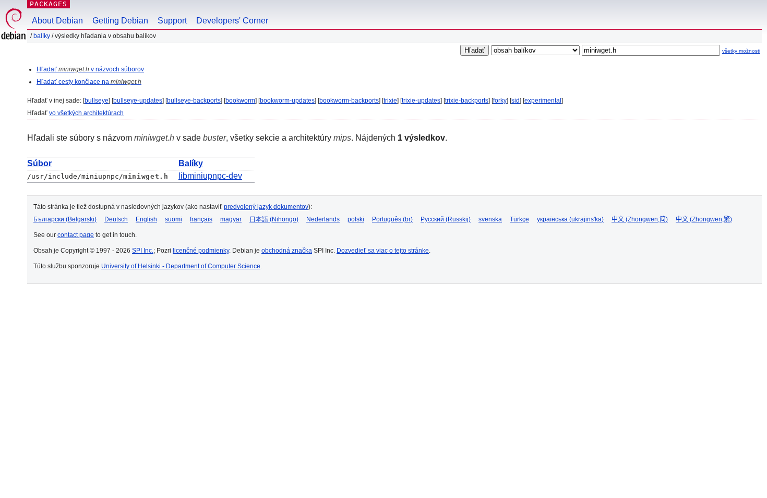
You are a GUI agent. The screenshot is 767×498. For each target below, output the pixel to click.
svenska (490, 219)
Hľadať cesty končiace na (89, 81)
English (146, 219)
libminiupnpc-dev (210, 175)
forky (500, 100)
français (201, 219)
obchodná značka (286, 250)
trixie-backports (466, 100)
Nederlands (323, 219)
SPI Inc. (142, 250)
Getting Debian (120, 20)
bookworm (240, 100)
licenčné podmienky (201, 250)
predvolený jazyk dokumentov (266, 206)
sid (515, 100)
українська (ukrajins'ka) (570, 219)
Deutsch (116, 219)
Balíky (41, 36)
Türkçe (519, 219)
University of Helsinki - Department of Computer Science (180, 266)
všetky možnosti (741, 51)
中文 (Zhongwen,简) (640, 219)
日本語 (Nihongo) (273, 219)
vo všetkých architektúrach (86, 113)
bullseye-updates (137, 100)
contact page (75, 235)
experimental (542, 100)
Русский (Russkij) (446, 219)
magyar (231, 219)
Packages (48, 4)
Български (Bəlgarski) (65, 219)
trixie (390, 100)
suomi (173, 219)
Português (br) (392, 219)
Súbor (39, 163)
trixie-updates (421, 100)
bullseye (97, 100)
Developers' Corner (232, 20)
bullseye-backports (194, 100)
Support (172, 20)
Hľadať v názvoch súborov (90, 69)
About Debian (57, 20)
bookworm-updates (287, 100)
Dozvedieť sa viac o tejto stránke (383, 250)
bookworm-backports (349, 100)
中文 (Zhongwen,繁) (704, 219)
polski (355, 219)
